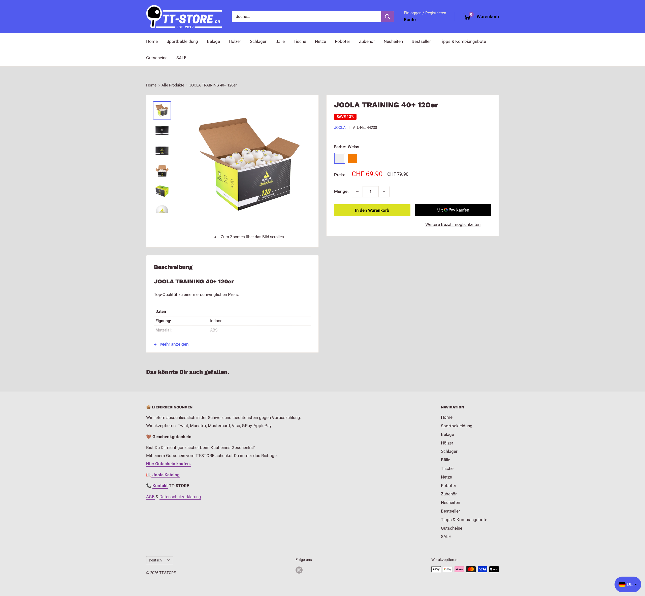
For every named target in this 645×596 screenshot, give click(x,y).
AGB (150, 496)
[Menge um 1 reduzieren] (357, 191)
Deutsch (155, 560)
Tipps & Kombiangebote (463, 41)
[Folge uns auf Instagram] (299, 570)
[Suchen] (387, 16)
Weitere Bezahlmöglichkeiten (452, 224)
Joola (340, 127)
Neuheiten (393, 41)
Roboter (342, 41)
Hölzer (235, 41)
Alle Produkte (173, 85)
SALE (181, 57)
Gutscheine (157, 57)
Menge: (341, 191)
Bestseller (421, 41)
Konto (410, 19)
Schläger (258, 41)
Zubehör (367, 41)
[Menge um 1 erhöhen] (384, 191)
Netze (320, 41)
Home (152, 41)
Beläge (213, 41)
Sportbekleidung (182, 41)
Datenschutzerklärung (180, 496)
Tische (300, 41)
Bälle (280, 41)
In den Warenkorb (372, 210)
